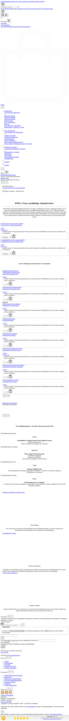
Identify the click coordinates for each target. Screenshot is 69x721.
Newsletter (7, 664)
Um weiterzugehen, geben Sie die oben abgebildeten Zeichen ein (20, 640)
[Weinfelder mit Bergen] (9, 405)
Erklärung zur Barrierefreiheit (12, 679)
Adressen (20, 26)
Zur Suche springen (21, 1)
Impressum (7, 683)
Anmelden (4, 23)
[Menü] (3, 4)
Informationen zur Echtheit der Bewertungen (52, 718)
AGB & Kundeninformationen (13, 680)
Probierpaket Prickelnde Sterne (11, 289)
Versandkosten (31, 706)
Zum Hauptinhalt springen (8, 1)
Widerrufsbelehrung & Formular (13, 675)
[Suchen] (18, 7)
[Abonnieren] (23, 624)
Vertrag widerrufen (6, 702)
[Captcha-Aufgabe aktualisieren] (2, 638)
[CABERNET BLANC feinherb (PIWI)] (13, 240)
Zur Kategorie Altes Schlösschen (13, 132)
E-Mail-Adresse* (5, 622)
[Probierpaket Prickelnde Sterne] (12, 287)
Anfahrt (6, 661)
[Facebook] (7, 693)
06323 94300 (4, 652)
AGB (46, 631)
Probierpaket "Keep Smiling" (11, 305)
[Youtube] (10, 693)
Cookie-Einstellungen (10, 685)
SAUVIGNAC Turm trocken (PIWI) (11, 225)
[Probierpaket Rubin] (9, 319)
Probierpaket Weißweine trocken (12, 350)
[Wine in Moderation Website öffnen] (7, 695)
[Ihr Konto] (1, 18)
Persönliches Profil (12, 26)
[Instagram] (3, 693)
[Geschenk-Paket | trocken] (10, 380)
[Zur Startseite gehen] (27, 9)
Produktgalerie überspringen (11, 271)
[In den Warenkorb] (14, 236)
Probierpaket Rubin (8, 320)
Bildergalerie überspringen (8, 175)
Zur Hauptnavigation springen (36, 1)
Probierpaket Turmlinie (9, 335)
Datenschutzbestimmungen (17, 631)
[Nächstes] (2, 168)
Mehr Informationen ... (56, 714)
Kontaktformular (15, 655)
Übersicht (4, 26)
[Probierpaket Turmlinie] (10, 334)
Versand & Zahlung (9, 682)
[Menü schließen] (9, 21)
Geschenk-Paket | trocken (10, 382)
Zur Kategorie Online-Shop (12, 112)
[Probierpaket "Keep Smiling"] (12, 304)
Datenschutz (7, 677)
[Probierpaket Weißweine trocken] (12, 348)
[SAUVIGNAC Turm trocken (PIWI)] (12, 223)
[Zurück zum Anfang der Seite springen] (2, 711)
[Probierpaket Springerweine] (11, 272)
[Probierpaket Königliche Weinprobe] (13, 365)
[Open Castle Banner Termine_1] (10, 180)
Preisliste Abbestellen (10, 668)
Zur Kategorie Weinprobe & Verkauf (14, 149)
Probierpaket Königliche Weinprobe (13, 367)
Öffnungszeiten (8, 663)
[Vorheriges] (2, 107)
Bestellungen (26, 26)
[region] (34, 179)
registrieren (7, 25)
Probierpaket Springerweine (10, 274)
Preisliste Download (10, 666)
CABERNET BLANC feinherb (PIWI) (12, 242)
